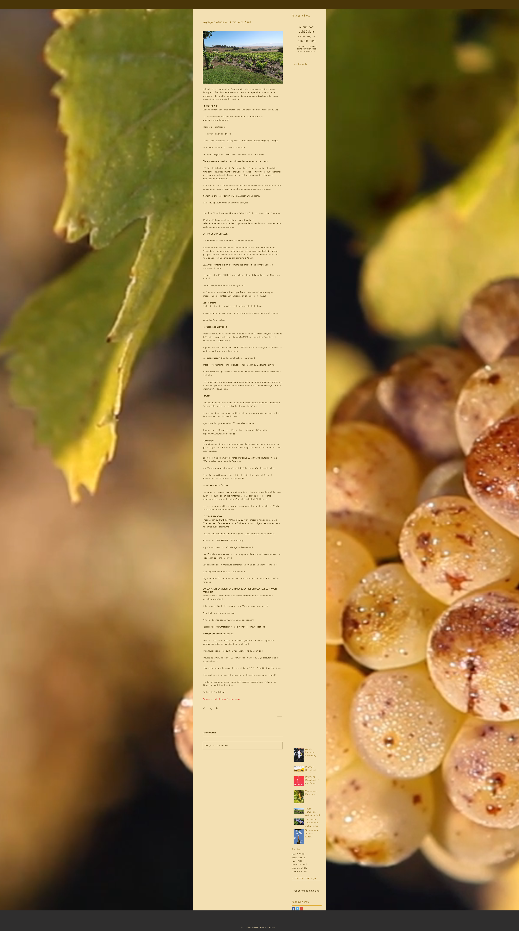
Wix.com (272, 928)
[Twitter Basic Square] (297, 908)
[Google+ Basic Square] (301, 908)
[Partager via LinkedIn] (217, 708)
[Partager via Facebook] (204, 708)
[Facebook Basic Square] (293, 908)
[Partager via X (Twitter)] (210, 708)
